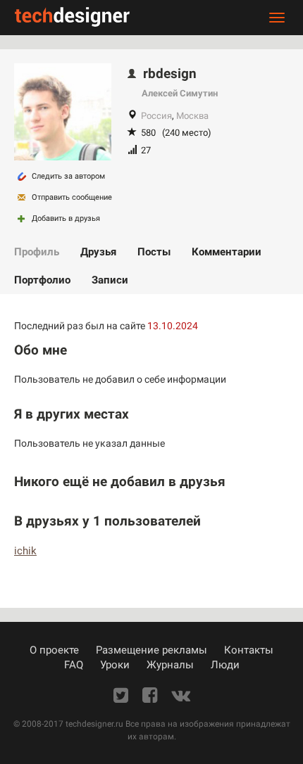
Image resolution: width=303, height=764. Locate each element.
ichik (25, 551)
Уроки (115, 664)
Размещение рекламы (151, 650)
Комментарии (226, 252)
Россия (156, 115)
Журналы (170, 664)
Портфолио (42, 280)
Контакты (248, 650)
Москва (192, 115)
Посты (154, 252)
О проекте (54, 650)
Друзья (98, 252)
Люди (225, 664)
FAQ (73, 664)
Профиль (36, 252)
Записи (110, 280)
